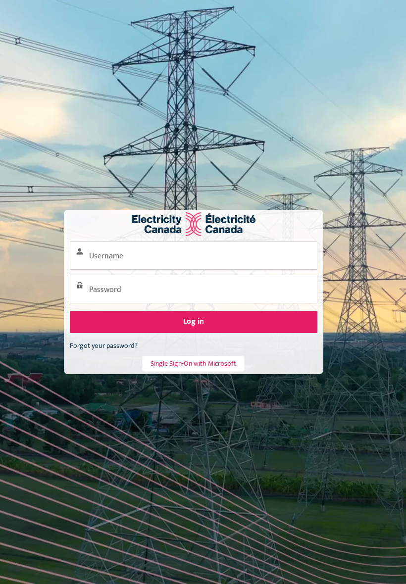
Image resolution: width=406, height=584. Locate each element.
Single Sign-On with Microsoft (193, 363)
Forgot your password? (104, 345)
